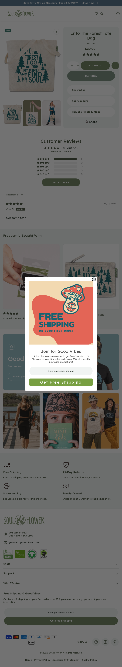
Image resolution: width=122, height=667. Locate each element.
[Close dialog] (93, 279)
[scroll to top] (116, 662)
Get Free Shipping (61, 382)
